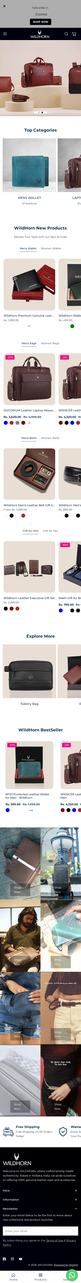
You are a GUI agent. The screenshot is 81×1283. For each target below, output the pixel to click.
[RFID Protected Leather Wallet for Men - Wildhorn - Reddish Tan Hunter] (25, 810)
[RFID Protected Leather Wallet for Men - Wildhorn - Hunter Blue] (7, 810)
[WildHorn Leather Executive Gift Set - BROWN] (17, 608)
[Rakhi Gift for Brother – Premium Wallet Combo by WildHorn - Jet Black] (78, 610)
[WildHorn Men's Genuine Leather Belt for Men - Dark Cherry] (61, 515)
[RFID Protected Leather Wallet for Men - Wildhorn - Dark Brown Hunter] (13, 810)
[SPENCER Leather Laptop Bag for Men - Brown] (78, 423)
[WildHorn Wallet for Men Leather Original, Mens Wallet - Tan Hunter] (61, 326)
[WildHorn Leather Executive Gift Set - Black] (6, 608)
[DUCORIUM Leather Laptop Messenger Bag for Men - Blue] (6, 423)
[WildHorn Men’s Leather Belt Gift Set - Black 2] (17, 515)
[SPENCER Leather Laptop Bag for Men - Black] (66, 423)
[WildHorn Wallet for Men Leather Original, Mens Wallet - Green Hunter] (66, 326)
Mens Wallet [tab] (28, 248)
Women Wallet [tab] (51, 248)
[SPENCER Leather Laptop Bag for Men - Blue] (72, 423)
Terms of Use (54, 1240)
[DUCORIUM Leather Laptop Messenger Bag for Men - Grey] (17, 423)
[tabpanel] (40, 294)
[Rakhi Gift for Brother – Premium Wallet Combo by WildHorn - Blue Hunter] (66, 610)
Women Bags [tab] (50, 343)
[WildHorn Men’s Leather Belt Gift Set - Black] (11, 515)
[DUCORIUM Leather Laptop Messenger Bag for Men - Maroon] (23, 423)
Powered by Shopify (66, 1264)
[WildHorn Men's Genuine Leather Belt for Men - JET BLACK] (66, 515)
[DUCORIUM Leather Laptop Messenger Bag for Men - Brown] (11, 423)
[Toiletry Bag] (29, 671)
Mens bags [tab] (29, 343)
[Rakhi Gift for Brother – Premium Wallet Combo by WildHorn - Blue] (61, 610)
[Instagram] (12, 1259)
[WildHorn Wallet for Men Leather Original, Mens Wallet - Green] (72, 326)
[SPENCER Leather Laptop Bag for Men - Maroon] (61, 423)
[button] (74, 34)
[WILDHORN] (40, 34)
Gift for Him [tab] (31, 531)
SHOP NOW (40, 21)
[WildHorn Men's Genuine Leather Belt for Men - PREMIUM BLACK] (78, 515)
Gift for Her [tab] (50, 531)
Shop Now (17, 890)
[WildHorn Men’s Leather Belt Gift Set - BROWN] (23, 515)
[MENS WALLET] (29, 165)
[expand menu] (5, 34)
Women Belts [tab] (50, 438)
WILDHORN (45, 1264)
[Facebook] (4, 1259)
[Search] (66, 34)
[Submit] (73, 1230)
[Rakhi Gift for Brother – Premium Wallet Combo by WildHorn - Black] (72, 610)
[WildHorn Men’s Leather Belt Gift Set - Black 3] (6, 515)
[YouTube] (20, 1259)
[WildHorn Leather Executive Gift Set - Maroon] (11, 608)
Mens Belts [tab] (29, 438)
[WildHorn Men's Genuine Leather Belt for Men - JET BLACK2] (72, 515)
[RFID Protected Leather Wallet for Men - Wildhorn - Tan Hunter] (19, 810)
